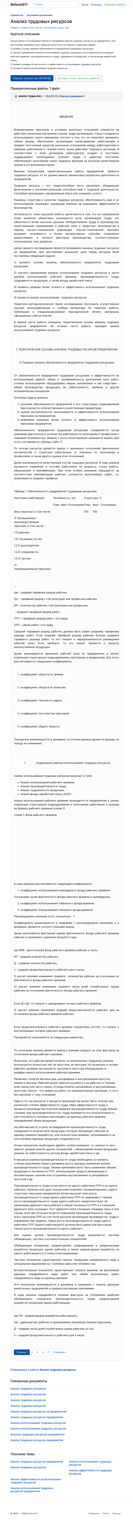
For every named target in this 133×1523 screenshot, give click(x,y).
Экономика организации (40, 15)
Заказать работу (115, 4)
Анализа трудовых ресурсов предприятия (38, 1434)
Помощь (96, 4)
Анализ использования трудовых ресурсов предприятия (32, 1489)
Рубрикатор (17, 15)
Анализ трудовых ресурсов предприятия (37, 1417)
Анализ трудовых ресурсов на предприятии (39, 1411)
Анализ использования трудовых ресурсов (38, 1422)
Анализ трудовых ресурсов (28, 1388)
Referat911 (33, 1513)
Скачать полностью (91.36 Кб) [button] (32, 78)
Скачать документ (72, 96)
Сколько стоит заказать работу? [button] (79, 78)
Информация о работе (43, 1369)
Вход (85, 4)
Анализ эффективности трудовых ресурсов (90, 1472)
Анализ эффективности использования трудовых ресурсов (36, 1481)
